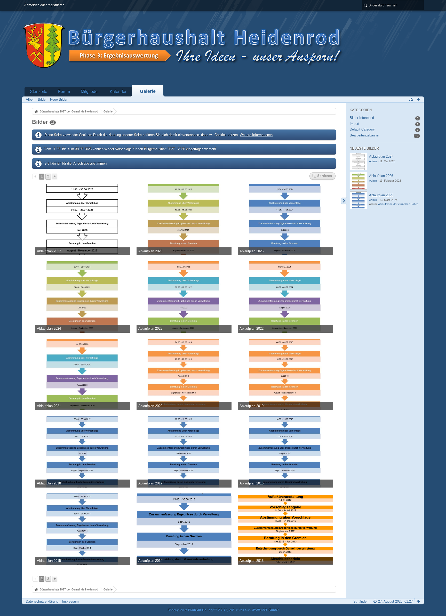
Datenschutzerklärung (42, 601)
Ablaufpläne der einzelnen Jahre (398, 204)
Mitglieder (90, 91)
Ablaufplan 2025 (381, 195)
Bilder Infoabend (362, 118)
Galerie (148, 91)
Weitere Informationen (256, 135)
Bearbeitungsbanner (364, 135)
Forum (64, 91)
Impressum (70, 601)
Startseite (38, 91)
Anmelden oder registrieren (44, 5)
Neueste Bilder (364, 148)
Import (354, 124)
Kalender (118, 91)
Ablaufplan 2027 (381, 156)
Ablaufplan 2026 (381, 176)
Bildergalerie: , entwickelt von (223, 610)
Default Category (362, 129)
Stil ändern (361, 601)
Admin (373, 161)
